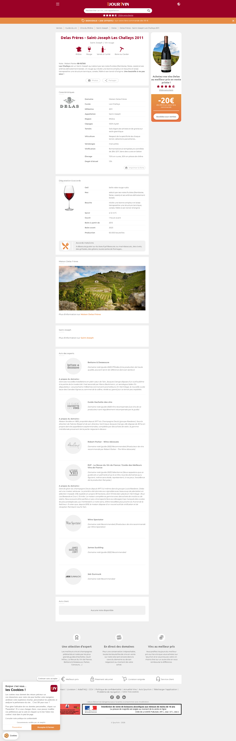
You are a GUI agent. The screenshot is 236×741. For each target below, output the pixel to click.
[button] (10, 736)
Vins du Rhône (86, 28)
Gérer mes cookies (130, 692)
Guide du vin (71, 28)
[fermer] (233, 21)
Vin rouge (109, 42)
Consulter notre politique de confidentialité (21, 718)
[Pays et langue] (179, 4)
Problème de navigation (108, 692)
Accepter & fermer (45, 727)
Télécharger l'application (165, 689)
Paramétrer (17, 727)
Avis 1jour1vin (145, 689)
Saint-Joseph (102, 28)
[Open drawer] (57, 4)
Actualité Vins (130, 689)
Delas (113, 28)
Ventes (59, 28)
